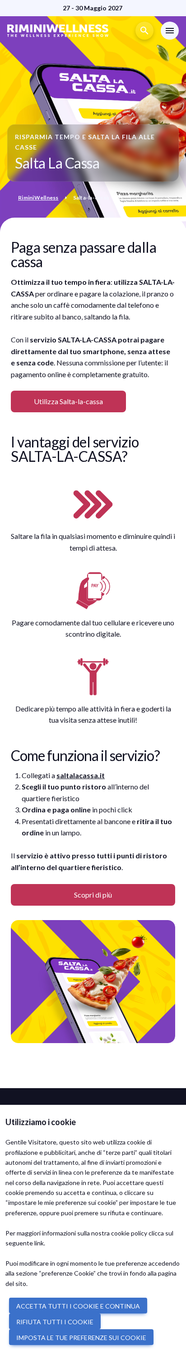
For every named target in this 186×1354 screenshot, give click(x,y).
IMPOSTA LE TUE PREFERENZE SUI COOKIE (81, 1337)
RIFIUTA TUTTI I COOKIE (54, 1322)
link (39, 1243)
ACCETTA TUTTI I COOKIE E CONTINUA (78, 1306)
